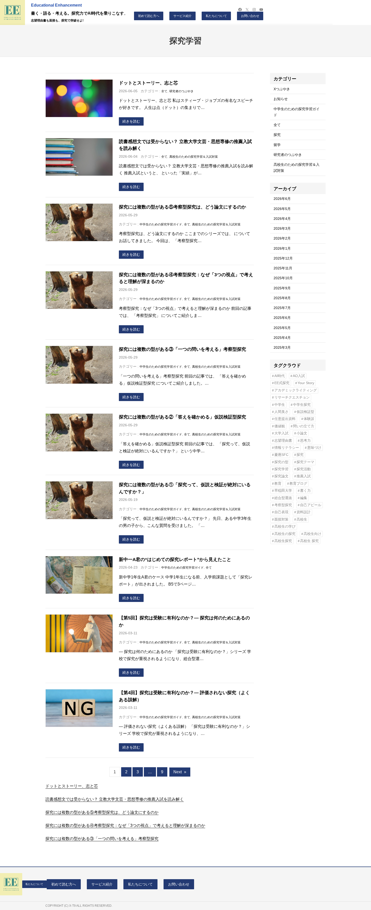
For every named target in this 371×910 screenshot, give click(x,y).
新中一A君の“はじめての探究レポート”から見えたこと (175, 559)
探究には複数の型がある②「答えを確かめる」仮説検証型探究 (182, 416)
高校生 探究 (309, 541)
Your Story (306, 383)
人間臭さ (281, 412)
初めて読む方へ (148, 16)
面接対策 (281, 519)
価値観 (279, 426)
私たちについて (216, 16)
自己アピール (310, 505)
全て (164, 91)
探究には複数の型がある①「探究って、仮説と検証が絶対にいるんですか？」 (185, 488)
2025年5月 (282, 328)
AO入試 (299, 376)
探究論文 (281, 476)
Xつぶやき (282, 89)
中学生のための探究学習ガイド (161, 224)
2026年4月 (282, 219)
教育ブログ (298, 483)
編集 (303, 498)
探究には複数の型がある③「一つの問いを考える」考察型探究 (182, 349)
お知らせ (281, 99)
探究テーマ (305, 462)
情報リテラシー (286, 448)
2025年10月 (283, 278)
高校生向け (312, 534)
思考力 (305, 440)
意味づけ (314, 448)
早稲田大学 (283, 491)
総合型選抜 (283, 498)
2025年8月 (282, 298)
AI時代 (279, 376)
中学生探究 (302, 405)
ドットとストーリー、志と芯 (148, 82)
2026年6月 (282, 199)
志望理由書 (283, 440)
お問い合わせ (250, 16)
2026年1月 (282, 248)
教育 (277, 483)
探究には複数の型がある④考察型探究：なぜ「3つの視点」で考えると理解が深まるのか (186, 278)
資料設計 (304, 512)
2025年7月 (282, 308)
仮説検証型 (305, 412)
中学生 (279, 405)
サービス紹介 (182, 16)
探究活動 (304, 469)
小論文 (302, 433)
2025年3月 (282, 347)
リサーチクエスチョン (292, 397)
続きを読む (131, 121)
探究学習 (281, 469)
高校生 (302, 519)
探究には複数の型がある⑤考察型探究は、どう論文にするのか (182, 206)
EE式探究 (281, 383)
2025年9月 (282, 288)
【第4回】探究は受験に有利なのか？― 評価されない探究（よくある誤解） (184, 696)
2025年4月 (282, 338)
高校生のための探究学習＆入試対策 (193, 156)
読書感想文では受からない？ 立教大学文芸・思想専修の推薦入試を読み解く (185, 145)
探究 (277, 135)
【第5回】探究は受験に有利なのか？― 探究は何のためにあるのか (184, 621)
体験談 (309, 419)
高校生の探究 (285, 534)
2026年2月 (282, 238)
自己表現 (281, 512)
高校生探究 (283, 541)
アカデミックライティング (295, 390)
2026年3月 (282, 228)
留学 (277, 145)
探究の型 (281, 462)
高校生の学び (285, 526)
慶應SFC (281, 455)
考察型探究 (283, 505)
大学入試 (281, 433)
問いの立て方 (303, 426)
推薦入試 (304, 476)
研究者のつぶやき (181, 91)
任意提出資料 (285, 419)
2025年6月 (282, 318)
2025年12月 (283, 258)
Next (179, 772)
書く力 (305, 491)
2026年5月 (282, 209)
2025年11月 (283, 268)
